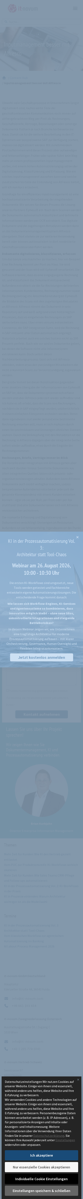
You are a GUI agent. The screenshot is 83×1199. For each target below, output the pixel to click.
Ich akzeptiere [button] (41, 1155)
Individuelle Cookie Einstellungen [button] (41, 1179)
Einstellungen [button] (65, 1140)
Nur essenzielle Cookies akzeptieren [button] (41, 1167)
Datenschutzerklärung (48, 1136)
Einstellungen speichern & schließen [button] (41, 1190)
